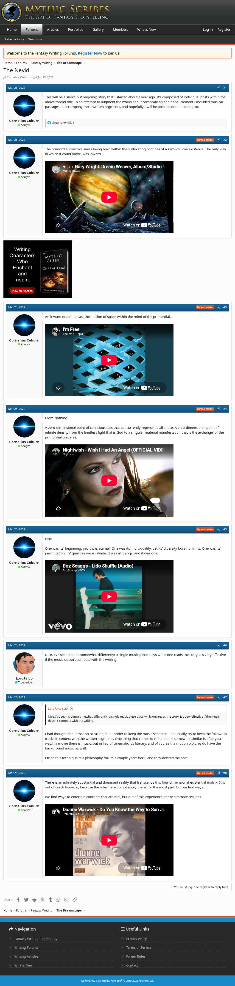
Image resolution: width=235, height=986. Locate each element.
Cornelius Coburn (19, 77)
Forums (32, 29)
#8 (225, 773)
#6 (225, 645)
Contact (131, 965)
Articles (53, 29)
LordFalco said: (58, 708)
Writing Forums (26, 947)
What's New (146, 29)
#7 (225, 697)
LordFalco (24, 678)
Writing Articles (26, 956)
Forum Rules (135, 956)
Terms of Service (138, 947)
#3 (225, 307)
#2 (225, 140)
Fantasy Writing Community (35, 938)
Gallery (98, 29)
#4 (225, 409)
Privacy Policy (136, 938)
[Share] (219, 88)
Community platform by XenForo (117, 980)
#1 (225, 88)
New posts (35, 39)
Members (120, 29)
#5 (225, 529)
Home (12, 29)
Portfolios (75, 29)
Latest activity (14, 39)
